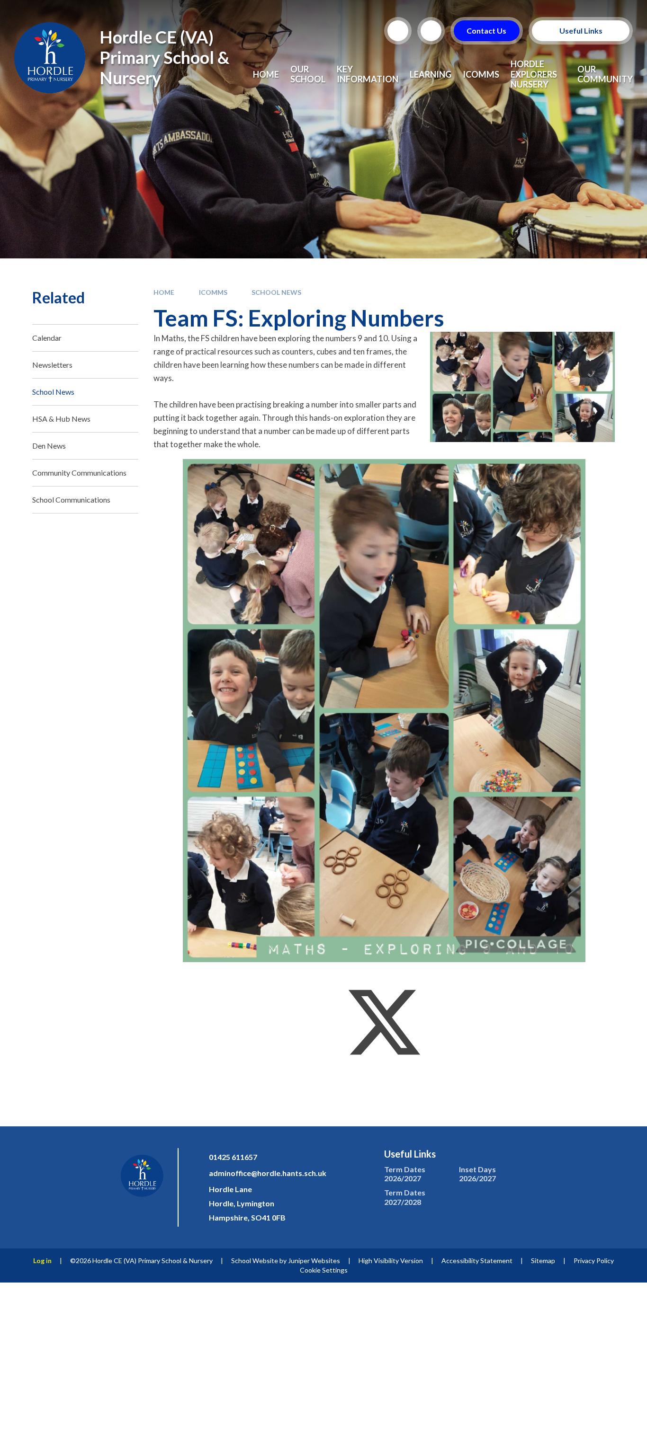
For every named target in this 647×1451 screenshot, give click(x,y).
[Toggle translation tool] (431, 30)
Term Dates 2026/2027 (404, 1174)
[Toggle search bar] (398, 30)
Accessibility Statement (476, 1260)
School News (276, 292)
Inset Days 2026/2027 (477, 1174)
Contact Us (487, 30)
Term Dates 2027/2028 (404, 1197)
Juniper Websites (314, 1260)
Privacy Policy (594, 1260)
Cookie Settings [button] (324, 1270)
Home (163, 292)
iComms (213, 292)
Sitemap (543, 1260)
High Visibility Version (391, 1260)
